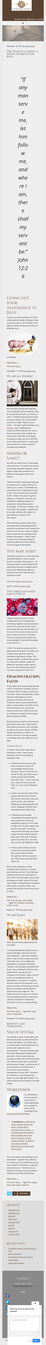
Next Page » (24, 1193)
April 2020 (11, 1216)
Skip (29, 1340)
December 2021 (13, 1210)
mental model (17, 1130)
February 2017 (13, 1231)
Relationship (25, 581)
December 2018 (13, 1222)
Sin (32, 581)
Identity (17, 366)
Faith (24, 900)
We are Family (16, 915)
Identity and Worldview (16, 1025)
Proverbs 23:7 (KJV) (14, 439)
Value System (16, 1185)
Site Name (23, 5)
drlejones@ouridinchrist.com (23, 1286)
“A (13, 1121)
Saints (9, 1185)
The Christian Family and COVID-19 (21, 593)
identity (9, 1014)
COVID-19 (10, 905)
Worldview (25, 1185)
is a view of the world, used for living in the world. (23, 1124)
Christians (18, 900)
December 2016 (13, 1234)
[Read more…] (12, 362)
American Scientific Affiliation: (18, 1114)
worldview (18, 1121)
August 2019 (12, 1219)
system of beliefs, (19, 1141)
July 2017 (11, 1225)
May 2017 (11, 1228)
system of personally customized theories (22, 1143)
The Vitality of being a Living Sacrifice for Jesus (22, 54)
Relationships (17, 1014)
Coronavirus (29, 903)
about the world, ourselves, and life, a (21, 1138)
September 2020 (14, 1213)
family (34, 1011)
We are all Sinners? (20, 376)
